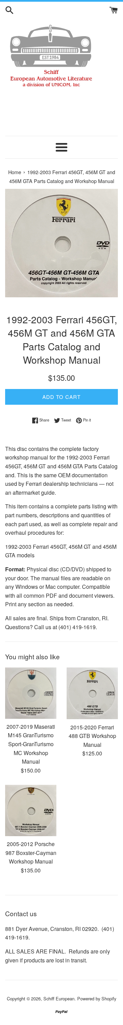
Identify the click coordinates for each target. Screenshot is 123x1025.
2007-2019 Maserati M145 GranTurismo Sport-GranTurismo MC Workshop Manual (30, 744)
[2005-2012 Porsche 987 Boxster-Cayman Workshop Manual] (30, 810)
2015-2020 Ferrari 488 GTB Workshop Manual (92, 736)
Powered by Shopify (96, 998)
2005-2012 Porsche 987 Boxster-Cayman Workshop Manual (30, 852)
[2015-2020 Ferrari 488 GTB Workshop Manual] (92, 693)
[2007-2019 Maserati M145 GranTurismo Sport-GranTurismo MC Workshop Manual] (30, 693)
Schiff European (58, 998)
